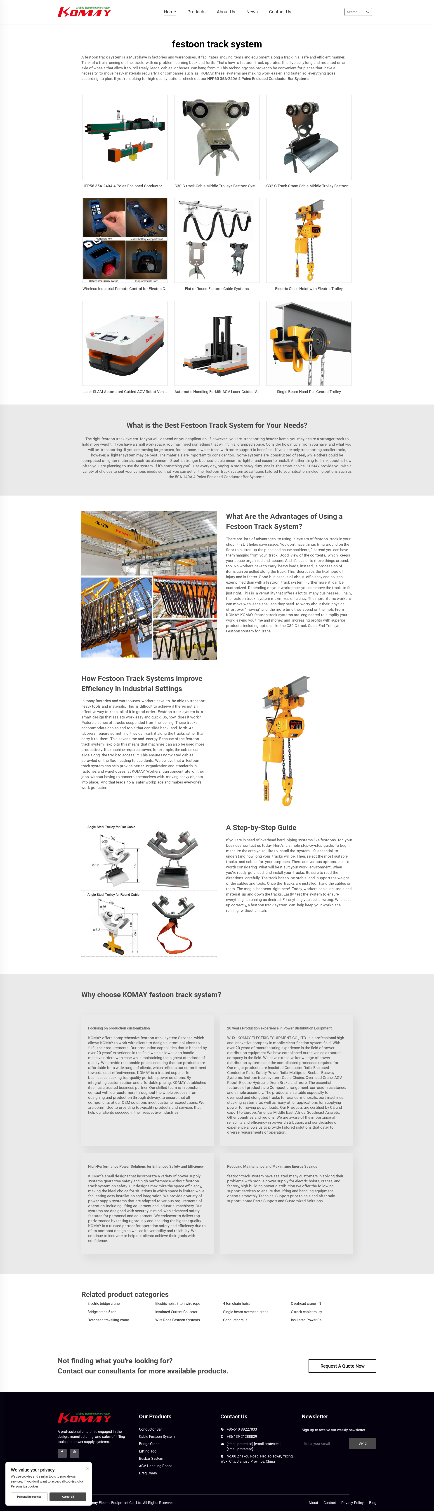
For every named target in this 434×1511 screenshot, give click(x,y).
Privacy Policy (352, 1503)
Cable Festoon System (157, 1436)
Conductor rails (235, 1320)
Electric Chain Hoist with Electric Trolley (309, 288)
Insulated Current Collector (176, 1312)
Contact (329, 1503)
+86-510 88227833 (242, 1429)
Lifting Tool (148, 1451)
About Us (226, 11)
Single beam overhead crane (245, 1312)
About (313, 1503)
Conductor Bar (150, 1429)
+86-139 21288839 (242, 1436)
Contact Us (280, 11)
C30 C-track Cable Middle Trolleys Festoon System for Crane (226, 186)
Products (196, 11)
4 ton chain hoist (236, 1303)
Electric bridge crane (103, 1303)
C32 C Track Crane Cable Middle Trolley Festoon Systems (315, 186)
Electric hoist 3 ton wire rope (177, 1303)
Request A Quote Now (343, 1366)
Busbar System (151, 1458)
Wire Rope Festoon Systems (177, 1320)
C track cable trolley (306, 1312)
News (252, 11)
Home (170, 11)
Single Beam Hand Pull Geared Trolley (309, 391)
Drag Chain (148, 1473)
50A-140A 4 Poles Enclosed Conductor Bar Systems (219, 477)
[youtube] (74, 1453)
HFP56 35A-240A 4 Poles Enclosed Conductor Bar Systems (134, 186)
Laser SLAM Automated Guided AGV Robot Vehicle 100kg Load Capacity (145, 391)
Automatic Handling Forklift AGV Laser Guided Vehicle (221, 391)
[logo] (84, 1417)
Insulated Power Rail (307, 1320)
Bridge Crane (149, 1444)
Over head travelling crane (108, 1320)
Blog (372, 1503)
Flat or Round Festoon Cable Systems (217, 288)
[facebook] (62, 1453)
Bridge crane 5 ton (101, 1312)
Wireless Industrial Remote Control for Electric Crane (127, 288)
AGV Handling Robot (155, 1466)
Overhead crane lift (306, 1303)
